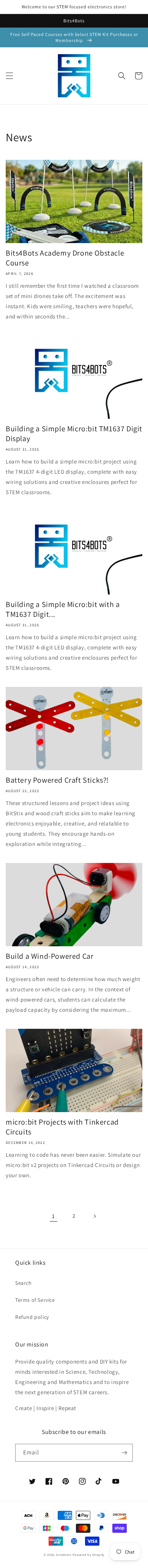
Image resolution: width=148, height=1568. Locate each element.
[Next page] (94, 1216)
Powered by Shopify (88, 1554)
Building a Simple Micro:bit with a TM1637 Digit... (63, 609)
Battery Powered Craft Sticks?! (57, 780)
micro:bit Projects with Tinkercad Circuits (62, 1127)
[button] (9, 75)
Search (23, 1282)
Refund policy (32, 1317)
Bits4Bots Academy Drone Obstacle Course (65, 258)
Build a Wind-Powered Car (49, 956)
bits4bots (63, 1554)
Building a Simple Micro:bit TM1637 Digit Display (74, 433)
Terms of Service (35, 1300)
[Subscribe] (124, 1453)
